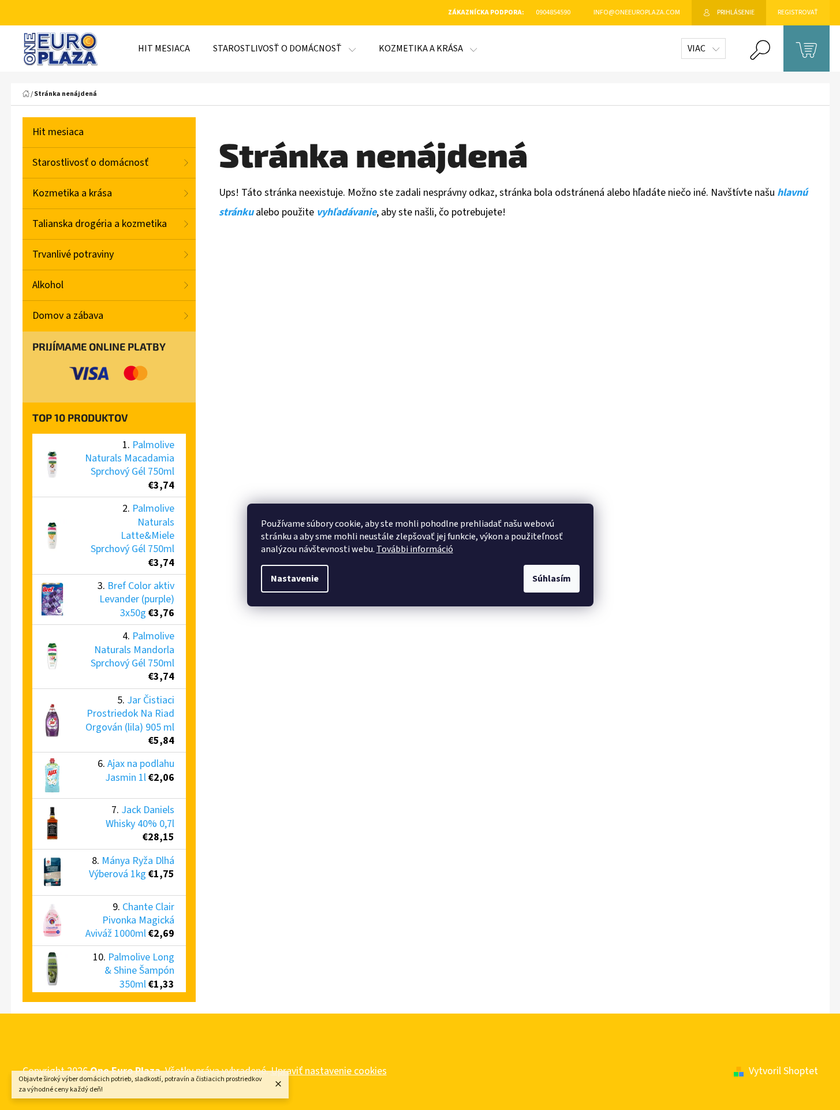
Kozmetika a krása (72, 193)
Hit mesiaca (58, 132)
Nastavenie (295, 578)
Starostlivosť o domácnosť (90, 162)
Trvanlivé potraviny (73, 254)
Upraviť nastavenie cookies (329, 1071)
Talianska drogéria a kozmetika (99, 224)
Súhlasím (551, 578)
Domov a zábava (67, 315)
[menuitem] (163, 48)
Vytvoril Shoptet (783, 1071)
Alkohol (48, 285)
